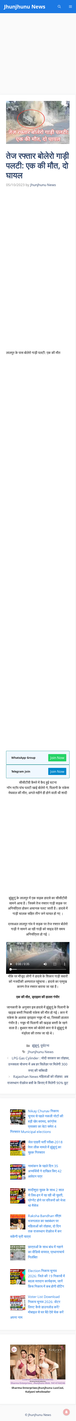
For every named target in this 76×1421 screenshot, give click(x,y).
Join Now (57, 757)
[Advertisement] (38, 55)
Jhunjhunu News (24, 6)
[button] (59, 6)
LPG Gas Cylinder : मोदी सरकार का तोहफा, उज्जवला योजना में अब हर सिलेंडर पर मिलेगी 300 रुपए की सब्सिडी (39, 1064)
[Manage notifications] (66, 1412)
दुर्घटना (45, 1045)
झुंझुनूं (35, 1045)
